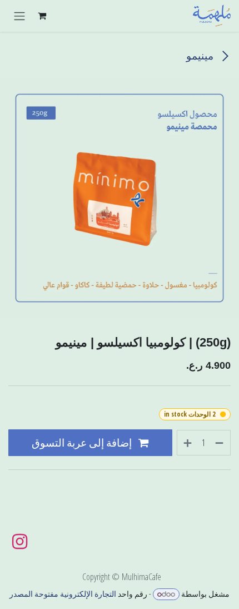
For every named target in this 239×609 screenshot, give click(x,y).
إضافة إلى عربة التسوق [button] (83, 442)
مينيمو (201, 55)
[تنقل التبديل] (19, 15)
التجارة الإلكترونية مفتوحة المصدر (62, 593)
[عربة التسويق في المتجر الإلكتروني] (42, 15)
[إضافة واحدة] (187, 442)
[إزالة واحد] (220, 442)
